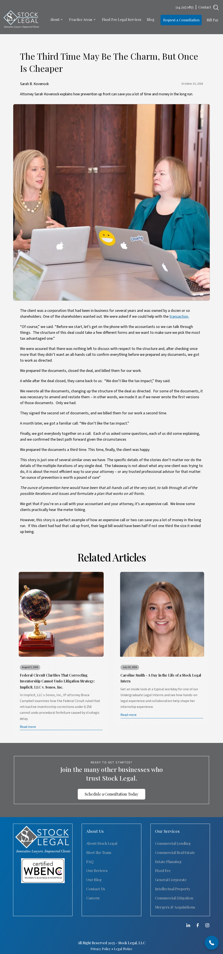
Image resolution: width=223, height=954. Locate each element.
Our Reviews (96, 870)
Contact (204, 7)
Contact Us (95, 888)
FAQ (89, 861)
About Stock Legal (101, 843)
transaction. (179, 316)
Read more (28, 726)
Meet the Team (98, 852)
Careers (93, 897)
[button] (56, 20)
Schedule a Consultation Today (111, 794)
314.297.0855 (184, 7)
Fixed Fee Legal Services (121, 19)
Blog (150, 19)
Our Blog (93, 879)
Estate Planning (168, 861)
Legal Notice (123, 949)
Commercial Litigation (174, 897)
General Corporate (171, 879)
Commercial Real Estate (175, 852)
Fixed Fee (163, 870)
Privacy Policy (101, 949)
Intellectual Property (172, 888)
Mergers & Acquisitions (175, 906)
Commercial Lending (173, 843)
